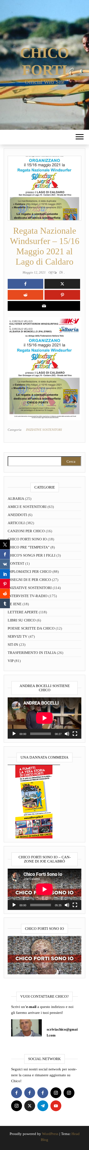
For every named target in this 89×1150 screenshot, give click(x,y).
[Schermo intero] (74, 733)
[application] (44, 718)
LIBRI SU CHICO (22, 620)
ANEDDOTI (17, 515)
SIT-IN (13, 645)
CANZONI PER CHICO (26, 531)
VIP (10, 661)
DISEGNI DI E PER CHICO (29, 580)
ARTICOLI (16, 523)
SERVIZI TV (17, 636)
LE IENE (15, 604)
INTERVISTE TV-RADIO (27, 596)
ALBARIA (16, 499)
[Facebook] (16, 1092)
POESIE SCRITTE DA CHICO (31, 628)
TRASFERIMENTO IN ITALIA (32, 653)
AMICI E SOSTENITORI (27, 507)
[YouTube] (55, 1105)
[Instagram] (55, 1092)
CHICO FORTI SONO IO (27, 539)
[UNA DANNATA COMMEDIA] (34, 801)
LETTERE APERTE (23, 612)
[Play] (14, 733)
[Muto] (67, 733)
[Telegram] (42, 1105)
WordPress (50, 1134)
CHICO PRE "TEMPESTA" (28, 547)
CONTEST (16, 563)
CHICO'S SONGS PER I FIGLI (31, 555)
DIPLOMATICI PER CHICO (29, 572)
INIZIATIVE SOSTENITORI (44, 429)
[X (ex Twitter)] (29, 1105)
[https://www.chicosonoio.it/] (44, 955)
